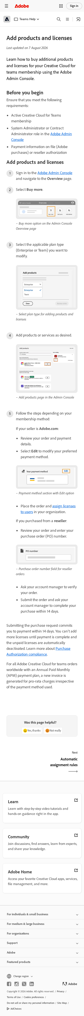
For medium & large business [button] (25, 924)
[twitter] (24, 984)
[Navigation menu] (6, 6)
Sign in (74, 6)
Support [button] (12, 943)
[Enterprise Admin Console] (78, 19)
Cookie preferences (34, 997)
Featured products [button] (18, 962)
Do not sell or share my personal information (30, 1002)
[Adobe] (22, 6)
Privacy (60, 991)
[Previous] (23, 765)
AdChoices (16, 1008)
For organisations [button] (18, 933)
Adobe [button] (11, 952)
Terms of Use (14, 997)
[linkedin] (32, 984)
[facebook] (9, 984)
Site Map (62, 1002)
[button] (61, 6)
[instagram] (16, 984)
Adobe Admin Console (54, 172)
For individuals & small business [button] (27, 914)
